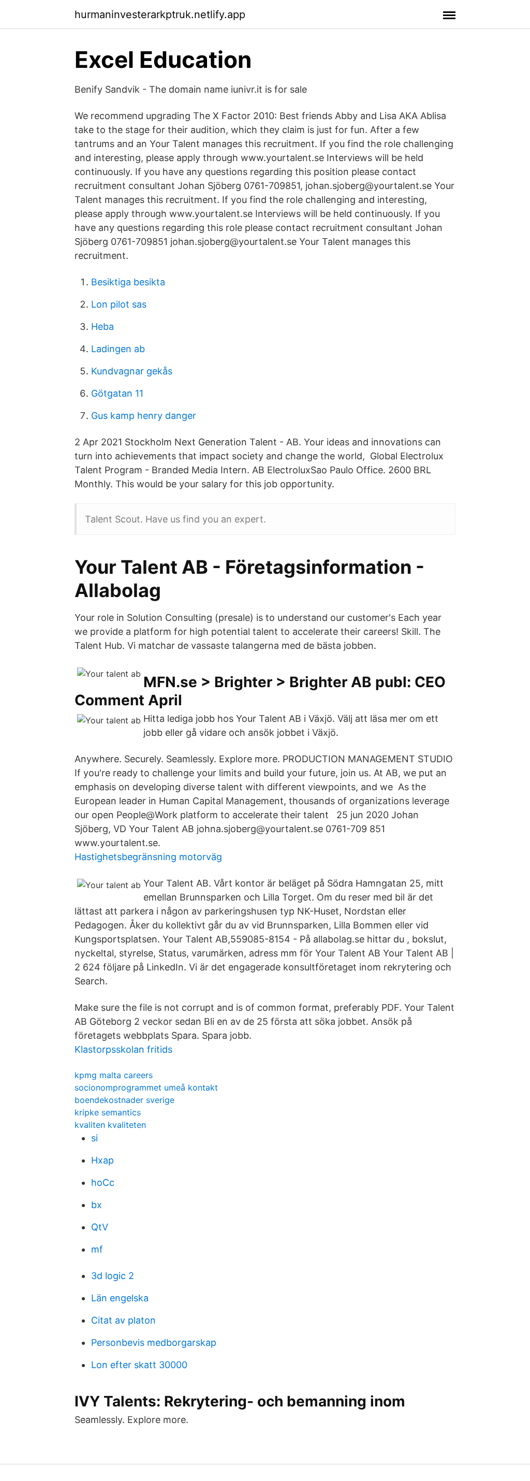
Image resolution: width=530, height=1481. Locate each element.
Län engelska (120, 1298)
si (94, 1137)
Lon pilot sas (118, 304)
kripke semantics (108, 1112)
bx (96, 1204)
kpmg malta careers (114, 1075)
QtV (99, 1227)
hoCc (102, 1182)
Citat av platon (123, 1320)
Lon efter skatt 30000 (139, 1364)
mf (97, 1249)
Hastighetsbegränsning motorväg (148, 856)
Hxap (102, 1160)
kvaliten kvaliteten (110, 1125)
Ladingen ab (118, 348)
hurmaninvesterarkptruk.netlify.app (160, 14)
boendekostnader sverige (124, 1100)
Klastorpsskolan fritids (123, 1049)
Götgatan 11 (117, 393)
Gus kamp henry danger (143, 415)
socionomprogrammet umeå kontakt (146, 1087)
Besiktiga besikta (128, 282)
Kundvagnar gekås (131, 371)
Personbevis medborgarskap (153, 1342)
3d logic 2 (112, 1275)
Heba (102, 326)
